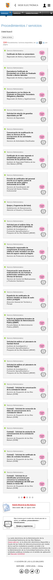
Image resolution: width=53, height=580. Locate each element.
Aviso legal (31, 566)
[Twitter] (32, 571)
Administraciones (32, 13)
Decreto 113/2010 (18, 554)
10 (37, 42)
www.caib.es (13, 542)
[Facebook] (37, 571)
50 (43, 42)
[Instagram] (27, 571)
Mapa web (20, 566)
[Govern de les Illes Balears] (7, 5)
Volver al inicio (7, 37)
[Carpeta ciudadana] (44, 5)
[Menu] (48, 5)
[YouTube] (21, 571)
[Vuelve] (15, 5)
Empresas (16, 13)
